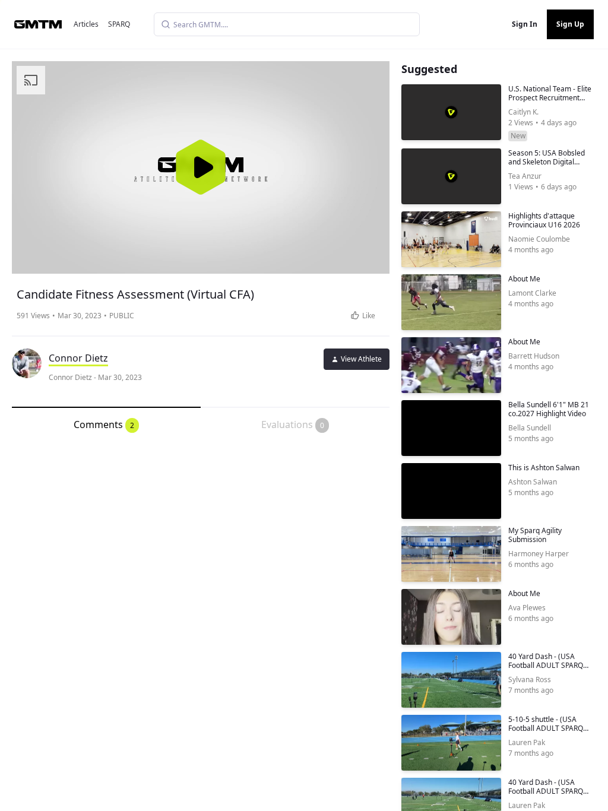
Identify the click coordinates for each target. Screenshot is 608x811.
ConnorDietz (78, 358)
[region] (201, 167)
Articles (86, 24)
